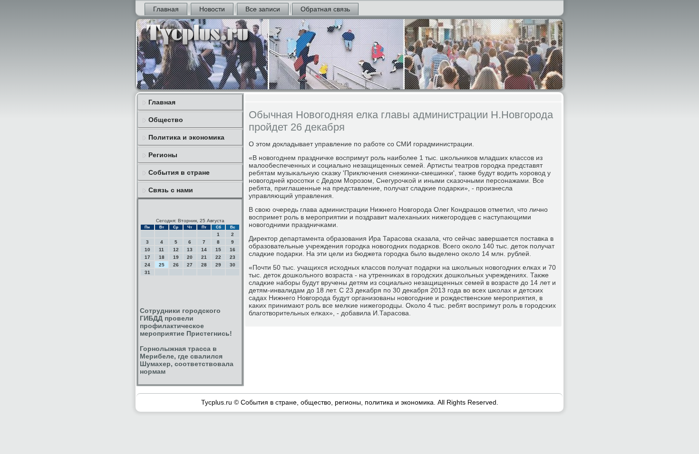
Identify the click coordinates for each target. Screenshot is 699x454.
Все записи (262, 9)
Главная (166, 9)
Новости (212, 9)
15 (218, 249)
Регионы (162, 155)
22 (218, 257)
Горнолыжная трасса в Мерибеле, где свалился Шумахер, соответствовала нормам (186, 360)
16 (232, 249)
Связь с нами (170, 190)
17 (147, 257)
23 (232, 257)
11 (161, 249)
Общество (165, 119)
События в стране (179, 172)
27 (190, 264)
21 (204, 257)
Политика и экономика (186, 137)
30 (232, 264)
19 (176, 257)
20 (190, 257)
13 (190, 249)
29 (218, 264)
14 (204, 249)
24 (147, 264)
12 (176, 249)
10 (147, 249)
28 (204, 264)
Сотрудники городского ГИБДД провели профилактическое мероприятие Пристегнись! (186, 322)
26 (176, 264)
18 (162, 257)
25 (162, 264)
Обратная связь (325, 9)
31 (147, 272)
